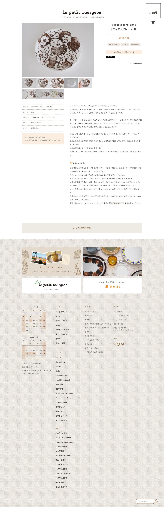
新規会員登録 (89, 336)
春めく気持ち (61, 460)
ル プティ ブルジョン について (51, 289)
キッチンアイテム (62, 321)
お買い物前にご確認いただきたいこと (98, 324)
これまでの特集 (61, 487)
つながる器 (60, 451)
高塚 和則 (59, 384)
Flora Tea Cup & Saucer (65, 442)
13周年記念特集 (61, 469)
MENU (153, 10)
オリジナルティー (62, 334)
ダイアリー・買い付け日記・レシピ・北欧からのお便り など (51, 269)
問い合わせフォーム (117, 203)
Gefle (58, 371)
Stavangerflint (61, 375)
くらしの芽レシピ (120, 320)
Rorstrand (59, 366)
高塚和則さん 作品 (62, 330)
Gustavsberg (135, 44)
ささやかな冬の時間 (63, 455)
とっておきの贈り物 (63, 473)
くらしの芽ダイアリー (122, 316)
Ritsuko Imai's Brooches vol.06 (68, 398)
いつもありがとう (62, 464)
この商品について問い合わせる (124, 52)
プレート (125, 44)
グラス (58, 316)
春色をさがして (61, 411)
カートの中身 (89, 312)
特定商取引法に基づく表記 (94, 352)
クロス (58, 325)
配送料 (87, 320)
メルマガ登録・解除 (92, 340)
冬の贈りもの (61, 407)
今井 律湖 (59, 389)
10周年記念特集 (61, 402)
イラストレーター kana (64, 393)
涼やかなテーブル (62, 416)
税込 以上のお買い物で (112, 285)
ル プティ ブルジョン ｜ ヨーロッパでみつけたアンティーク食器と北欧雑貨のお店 (82, 17)
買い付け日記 (119, 324)
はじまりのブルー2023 (64, 437)
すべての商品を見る (82, 228)
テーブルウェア (114, 44)
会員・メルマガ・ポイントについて (97, 328)
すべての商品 (61, 343)
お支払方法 (89, 316)
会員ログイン (89, 332)
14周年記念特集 (61, 478)
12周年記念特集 (61, 446)
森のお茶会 (60, 482)
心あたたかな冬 (61, 433)
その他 (58, 339)
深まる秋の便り (61, 420)
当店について (119, 312)
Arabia (58, 357)
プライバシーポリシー (92, 348)
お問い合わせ (89, 344)
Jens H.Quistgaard (63, 380)
